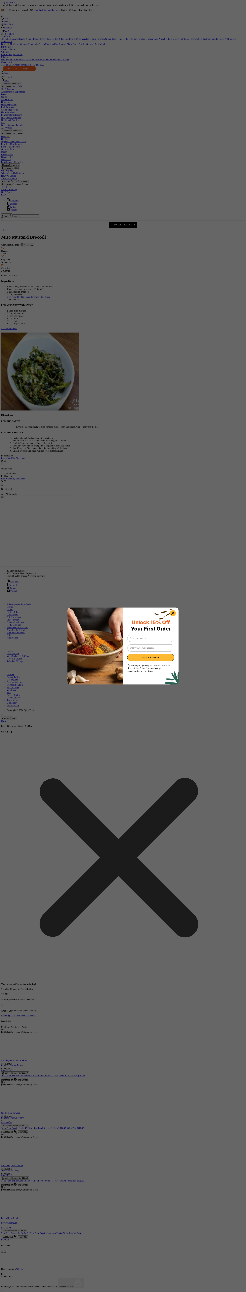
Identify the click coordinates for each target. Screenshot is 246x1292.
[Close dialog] (173, 613)
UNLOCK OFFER (150, 657)
